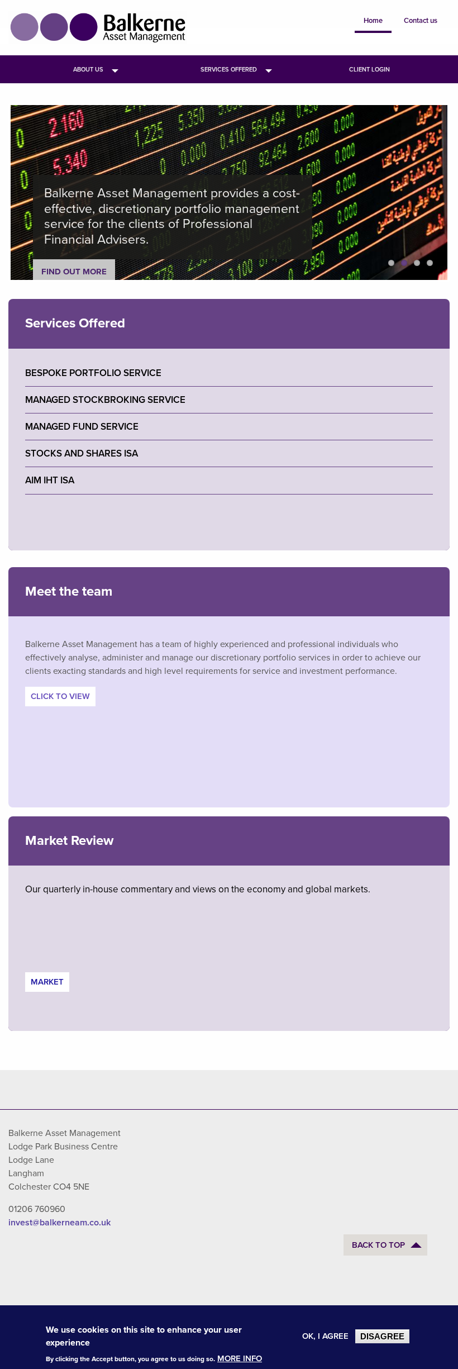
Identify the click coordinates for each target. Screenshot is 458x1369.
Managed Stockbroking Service (105, 400)
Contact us (420, 20)
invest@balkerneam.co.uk (59, 1222)
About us (88, 69)
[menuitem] (88, 69)
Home (373, 20)
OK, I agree (325, 1336)
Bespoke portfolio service (93, 373)
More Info (239, 1358)
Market (47, 982)
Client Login (369, 69)
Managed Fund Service (82, 426)
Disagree (382, 1336)
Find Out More (74, 272)
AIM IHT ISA (49, 480)
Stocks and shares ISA (81, 453)
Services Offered (229, 69)
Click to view (60, 696)
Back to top (378, 1245)
